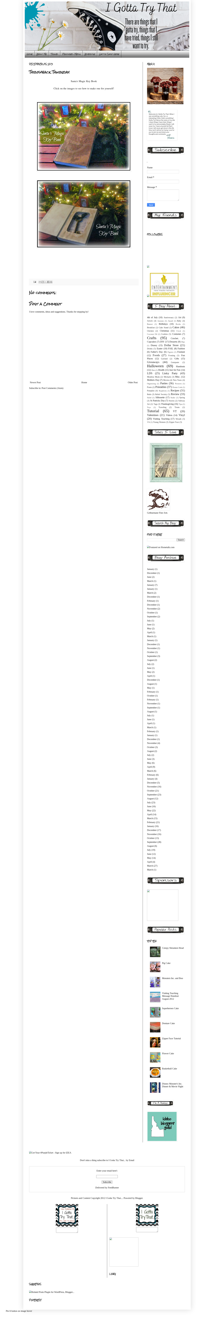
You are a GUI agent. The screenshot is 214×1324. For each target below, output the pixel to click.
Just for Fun (174, 370)
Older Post (133, 382)
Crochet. (175, 338)
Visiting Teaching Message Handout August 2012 (170, 996)
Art (179, 317)
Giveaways (153, 362)
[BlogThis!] (42, 282)
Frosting (171, 355)
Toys (149, 407)
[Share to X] (45, 282)
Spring (182, 397)
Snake (172, 398)
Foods (156, 355)
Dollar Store (171, 345)
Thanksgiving (167, 404)
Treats (177, 407)
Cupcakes (151, 341)
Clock (178, 331)
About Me (42, 54)
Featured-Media (71, 54)
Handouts (180, 366)
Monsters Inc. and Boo (172, 978)
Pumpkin (150, 390)
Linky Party (170, 373)
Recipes (175, 390)
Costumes (176, 334)
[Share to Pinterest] (51, 282)
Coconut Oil (152, 334)
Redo (149, 394)
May (149, 628)
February (151, 601)
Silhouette (160, 397)
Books (178, 324)
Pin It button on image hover (19, 1311)
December (151, 573)
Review (175, 394)
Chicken (150, 331)
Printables (160, 386)
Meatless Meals (153, 377)
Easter (159, 348)
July (149, 620)
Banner (150, 324)
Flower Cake (168, 1053)
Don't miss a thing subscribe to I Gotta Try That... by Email (107, 1160)
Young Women (159, 422)
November (152, 608)
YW (148, 422)
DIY (162, 341)
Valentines (152, 415)
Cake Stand (163, 327)
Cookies (164, 334)
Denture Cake (168, 1023)
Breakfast (151, 327)
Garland (164, 358)
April (149, 632)
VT (175, 411)
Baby (179, 321)
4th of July (152, 317)
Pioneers (178, 384)
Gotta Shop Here (109, 54)
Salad (149, 398)
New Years (177, 380)
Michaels (167, 377)
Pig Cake (166, 963)
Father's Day (157, 352)
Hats (153, 370)
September (152, 616)
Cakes (176, 327)
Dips (183, 342)
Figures (170, 352)
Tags (155, 404)
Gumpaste (175, 362)
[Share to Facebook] (48, 282)
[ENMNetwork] (164, 296)
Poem (149, 387)
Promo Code (177, 387)
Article (150, 321)
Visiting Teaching (161, 419)
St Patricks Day (157, 400)
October (150, 612)
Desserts (173, 341)
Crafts (151, 338)
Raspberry (163, 391)
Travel (54, 54)
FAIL (170, 348)
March (150, 581)
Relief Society (161, 394)
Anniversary (169, 317)
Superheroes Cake (170, 1008)
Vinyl (182, 415)
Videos (169, 415)
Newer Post (35, 382)
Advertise (90, 54)
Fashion (181, 348)
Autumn (160, 321)
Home (30, 54)
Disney (154, 345)
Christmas (164, 331)
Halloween (155, 366)
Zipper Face (174, 422)
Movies (166, 380)
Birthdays (163, 324)
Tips (180, 404)
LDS (149, 373)
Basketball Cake (169, 1068)
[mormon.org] (165, 482)
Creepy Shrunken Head (173, 948)
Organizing (151, 384)
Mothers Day (153, 380)
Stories (171, 401)
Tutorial (153, 411)
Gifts (176, 358)
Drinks (150, 348)
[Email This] (40, 282)
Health (161, 370)
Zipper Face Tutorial (171, 1038)
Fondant (181, 352)
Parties (164, 383)
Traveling (162, 407)
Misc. (177, 377)
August (150, 660)
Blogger (139, 1198)
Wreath (178, 419)
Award (170, 321)
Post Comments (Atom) (52, 388)
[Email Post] (34, 282)
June (149, 577)
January (150, 569)
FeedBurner (113, 1187)
